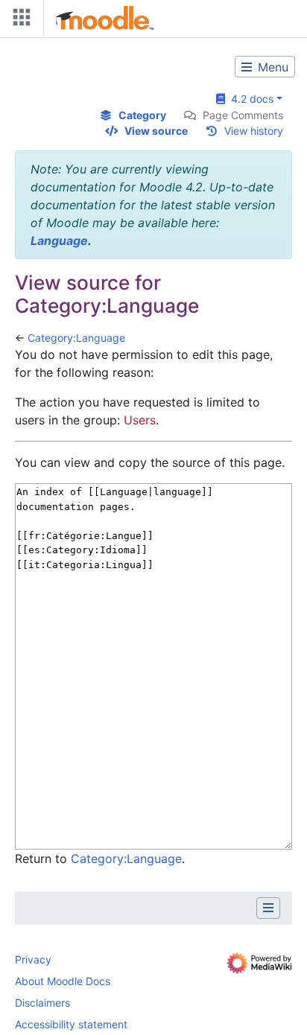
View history (253, 130)
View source (156, 130)
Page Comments (243, 115)
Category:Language (76, 337)
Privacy (33, 959)
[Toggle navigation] (18, 20)
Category (142, 115)
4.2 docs (249, 98)
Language (59, 240)
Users (140, 420)
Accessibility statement (71, 1024)
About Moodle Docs (62, 981)
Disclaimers (42, 1002)
